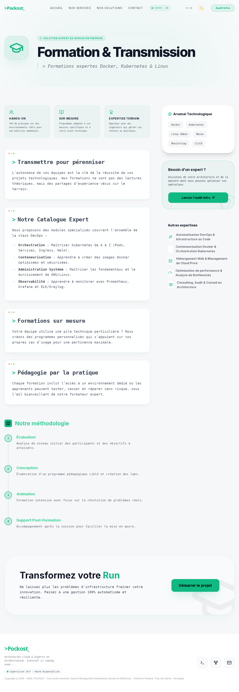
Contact (135, 8)
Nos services (80, 8)
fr (187, 8)
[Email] (229, 662)
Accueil (56, 8)
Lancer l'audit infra (196, 198)
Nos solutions (109, 8)
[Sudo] (202, 662)
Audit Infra (223, 8)
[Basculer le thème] (201, 8)
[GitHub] (216, 662)
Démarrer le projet (195, 585)
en (191, 8)
